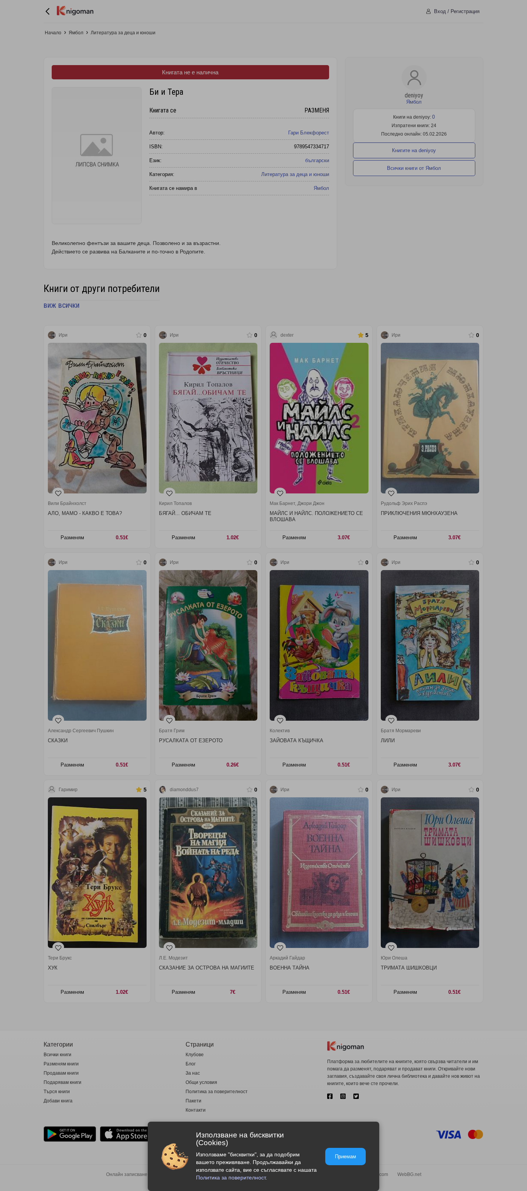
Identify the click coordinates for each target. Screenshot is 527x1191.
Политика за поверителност (230, 1177)
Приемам (345, 1156)
